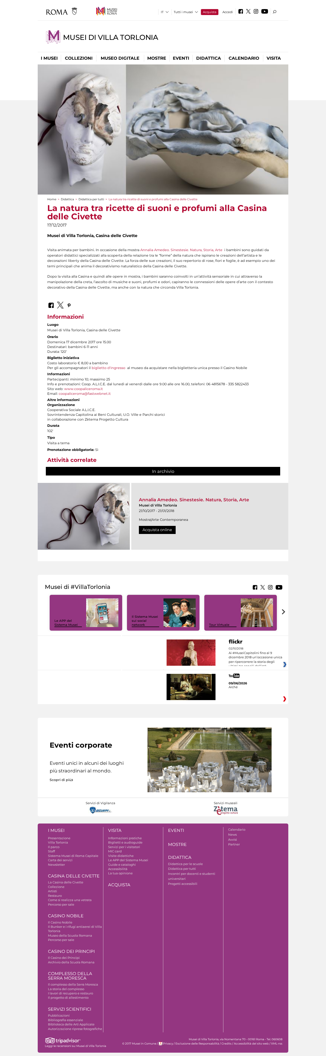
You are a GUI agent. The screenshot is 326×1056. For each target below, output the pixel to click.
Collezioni (79, 58)
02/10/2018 (255, 657)
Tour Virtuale (219, 625)
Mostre (156, 58)
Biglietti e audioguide (125, 842)
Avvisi (232, 839)
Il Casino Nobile (60, 922)
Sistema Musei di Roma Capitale (73, 856)
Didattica (208, 58)
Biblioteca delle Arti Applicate (71, 1024)
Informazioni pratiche (125, 838)
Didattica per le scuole (185, 864)
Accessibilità (117, 869)
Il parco (53, 847)
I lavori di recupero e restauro (70, 993)
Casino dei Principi (71, 951)
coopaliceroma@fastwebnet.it (85, 393)
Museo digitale (120, 58)
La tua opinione (120, 873)
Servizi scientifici (69, 1009)
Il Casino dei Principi (64, 958)
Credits (226, 1043)
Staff (51, 851)
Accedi (227, 12)
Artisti (52, 891)
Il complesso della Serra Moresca (73, 984)
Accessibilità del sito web (251, 1043)
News (232, 834)
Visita (274, 58)
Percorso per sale (61, 904)
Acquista (209, 12)
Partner (234, 844)
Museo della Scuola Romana (70, 935)
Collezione (56, 887)
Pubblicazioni (59, 1015)
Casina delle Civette (74, 876)
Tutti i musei (183, 12)
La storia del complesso (66, 989)
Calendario (244, 58)
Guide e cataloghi (122, 864)
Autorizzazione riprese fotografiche (75, 1029)
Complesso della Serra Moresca (70, 976)
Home (51, 199)
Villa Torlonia (58, 842)
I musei (49, 58)
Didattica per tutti (91, 199)
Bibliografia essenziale (65, 1020)
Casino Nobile (66, 916)
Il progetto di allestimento (68, 997)
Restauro (55, 896)
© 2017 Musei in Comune (139, 1043)
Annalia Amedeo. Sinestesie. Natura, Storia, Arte (181, 250)
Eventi (181, 58)
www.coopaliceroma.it (83, 389)
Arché (233, 687)
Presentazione (59, 838)
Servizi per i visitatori (124, 847)
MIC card (115, 851)
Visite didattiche (121, 856)
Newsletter (56, 864)
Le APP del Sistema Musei (66, 623)
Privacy (168, 1043)
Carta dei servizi (60, 860)
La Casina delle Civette (65, 882)
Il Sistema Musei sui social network (145, 621)
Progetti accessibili (182, 884)
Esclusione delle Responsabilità (197, 1043)
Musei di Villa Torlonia (110, 37)
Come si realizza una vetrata (70, 900)
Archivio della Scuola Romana (71, 962)
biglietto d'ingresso (108, 368)
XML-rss (276, 1043)
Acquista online (157, 530)
